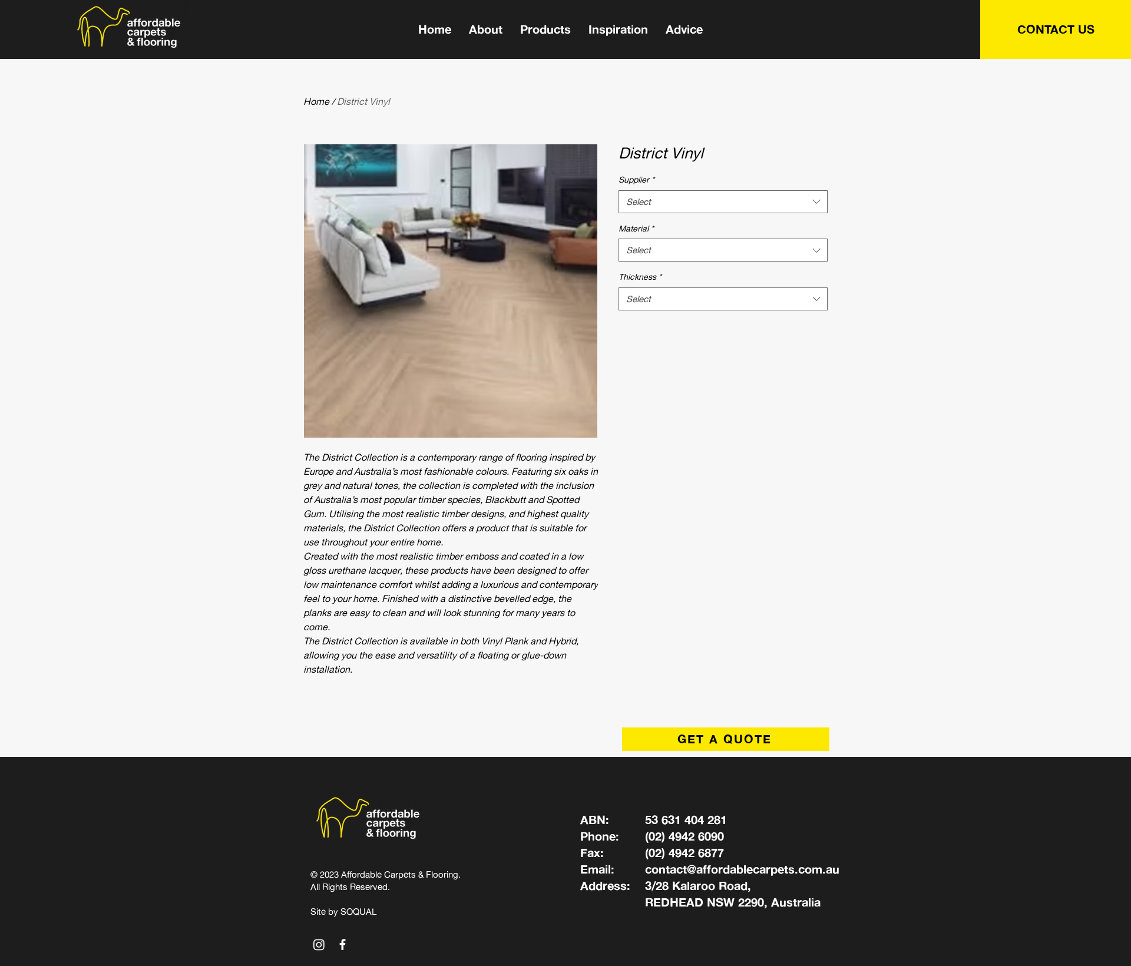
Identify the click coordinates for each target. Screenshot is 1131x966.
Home (316, 101)
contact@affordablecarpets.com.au (742, 869)
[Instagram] (319, 944)
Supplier (636, 179)
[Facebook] (342, 944)
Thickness (640, 277)
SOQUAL (358, 911)
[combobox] (723, 201)
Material (636, 228)
